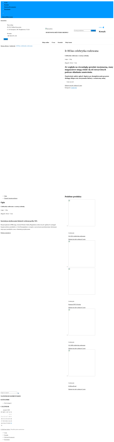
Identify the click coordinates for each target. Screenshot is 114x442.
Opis (5, 196)
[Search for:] (9, 392)
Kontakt (6, 4)
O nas (5, 2)
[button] (69, 82)
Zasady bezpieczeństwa (10, 198)
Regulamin (7, 9)
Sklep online (45, 42)
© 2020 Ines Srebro (5, 429)
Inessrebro (4, 20)
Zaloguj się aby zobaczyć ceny (73, 85)
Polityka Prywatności (10, 7)
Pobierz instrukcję (6, 233)
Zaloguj (4, 17)
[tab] (32, 196)
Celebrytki (12, 46)
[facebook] (58, 13)
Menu (5, 39)
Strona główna (5, 46)
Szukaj (93, 30)
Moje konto (9, 17)
